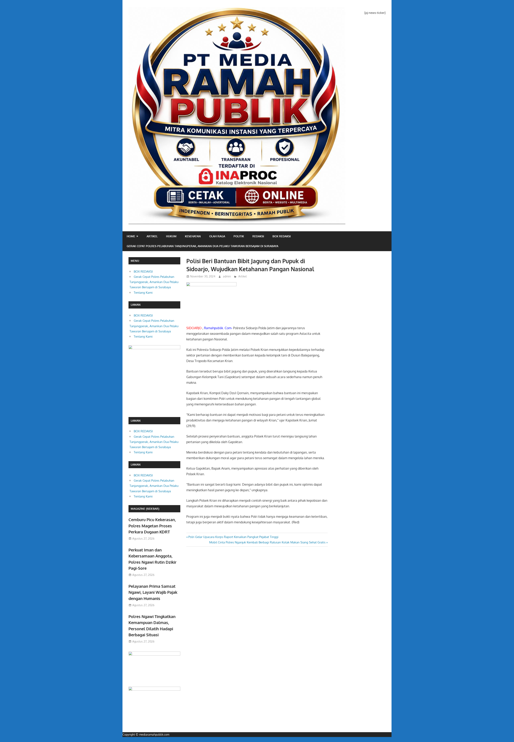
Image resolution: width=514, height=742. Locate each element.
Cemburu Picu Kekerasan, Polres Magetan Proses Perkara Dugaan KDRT (152, 525)
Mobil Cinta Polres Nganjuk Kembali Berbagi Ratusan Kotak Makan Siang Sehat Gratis (267, 542)
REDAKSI (258, 236)
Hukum (171, 236)
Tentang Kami (143, 292)
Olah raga (217, 236)
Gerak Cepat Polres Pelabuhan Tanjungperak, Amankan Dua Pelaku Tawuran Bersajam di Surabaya (202, 246)
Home (131, 236)
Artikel (152, 236)
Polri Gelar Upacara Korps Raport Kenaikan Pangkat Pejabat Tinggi (233, 537)
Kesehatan (193, 236)
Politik (239, 236)
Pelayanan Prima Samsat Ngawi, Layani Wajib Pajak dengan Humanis (152, 592)
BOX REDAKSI (281, 236)
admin (227, 276)
